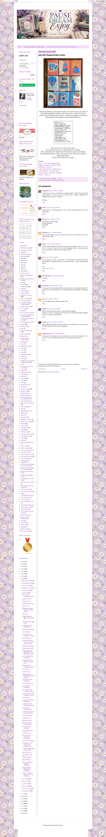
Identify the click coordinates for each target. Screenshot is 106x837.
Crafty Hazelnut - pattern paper (48, 171)
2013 (22, 803)
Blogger (60, 825)
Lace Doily (24, 374)
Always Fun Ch (26, 601)
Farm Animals (25, 334)
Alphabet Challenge (28, 646)
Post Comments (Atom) (53, 372)
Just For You (25, 606)
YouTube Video (25, 531)
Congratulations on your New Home (28, 712)
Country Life (24, 301)
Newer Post (42, 369)
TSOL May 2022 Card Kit (28, 482)
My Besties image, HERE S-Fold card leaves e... (27, 610)
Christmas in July (27, 715)
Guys (22, 352)
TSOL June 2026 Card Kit (27, 472)
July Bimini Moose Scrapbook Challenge (27, 763)
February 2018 (27, 788)
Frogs (22, 344)
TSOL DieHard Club (26, 454)
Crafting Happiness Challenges (26, 303)
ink (22, 364)
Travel (23, 438)
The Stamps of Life (26, 434)
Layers (23, 376)
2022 (22, 569)
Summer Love (26, 672)
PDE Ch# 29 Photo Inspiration (27, 656)
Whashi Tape (24, 529)
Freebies (23, 342)
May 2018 (25, 781)
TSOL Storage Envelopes (25, 517)
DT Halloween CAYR (26, 322)
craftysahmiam (46, 333)
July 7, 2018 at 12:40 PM (51, 257)
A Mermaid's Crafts (47, 268)
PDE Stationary (25, 401)
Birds (22, 269)
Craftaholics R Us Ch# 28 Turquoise (28, 704)
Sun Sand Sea (26, 632)
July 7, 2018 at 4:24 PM (57, 276)
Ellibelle (44, 309)
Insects (23, 370)
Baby (22, 258)
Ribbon (23, 413)
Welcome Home (26, 720)
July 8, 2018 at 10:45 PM (51, 299)
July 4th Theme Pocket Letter (26, 723)
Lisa (43, 257)
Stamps (23, 423)
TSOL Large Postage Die (27, 475)
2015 (22, 799)
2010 (22, 811)
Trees (22, 440)
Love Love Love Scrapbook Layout (28, 635)
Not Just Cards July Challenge (27, 700)
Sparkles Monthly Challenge (27, 680)
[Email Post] (60, 178)
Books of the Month (27, 275)
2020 (22, 574)
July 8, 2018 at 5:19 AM (55, 286)
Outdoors (23, 391)
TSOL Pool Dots (25, 497)
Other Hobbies (25, 389)
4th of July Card (26, 752)
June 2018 (26, 779)
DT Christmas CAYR (26, 313)
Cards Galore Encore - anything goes (49, 169)
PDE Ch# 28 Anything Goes (27, 708)
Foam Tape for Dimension (25, 339)
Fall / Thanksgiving (26, 330)
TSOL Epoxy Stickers (27, 456)
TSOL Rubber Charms (27, 501)
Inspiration (24, 372)
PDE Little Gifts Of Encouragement (26, 398)
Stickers (23, 425)
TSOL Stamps (25, 509)
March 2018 (26, 786)
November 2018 (27, 583)
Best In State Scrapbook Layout (28, 595)
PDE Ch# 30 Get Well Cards (28, 622)
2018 (22, 579)
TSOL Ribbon (24, 499)
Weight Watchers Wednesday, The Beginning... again (28, 652)
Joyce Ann (45, 322)
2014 (22, 801)
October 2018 (27, 585)
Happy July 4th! (26, 757)
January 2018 (26, 791)
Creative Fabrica (25, 306)
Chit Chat (23, 293)
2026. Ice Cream (25, 250)
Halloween (24, 354)
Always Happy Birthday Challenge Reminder (28, 675)
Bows (22, 282)
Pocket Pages (25, 406)
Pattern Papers (25, 395)
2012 (22, 806)
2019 (22, 576)
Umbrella (23, 523)
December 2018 (27, 581)
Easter (23, 324)
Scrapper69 (45, 191)
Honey (23, 356)
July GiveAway (26, 760)
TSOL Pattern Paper (27, 491)
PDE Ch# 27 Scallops (28, 741)
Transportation (25, 436)
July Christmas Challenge (26, 686)
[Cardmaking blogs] (27, 554)
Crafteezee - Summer (45, 167)
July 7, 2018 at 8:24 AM (54, 232)
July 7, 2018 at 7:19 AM (53, 219)
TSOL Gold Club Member (25, 461)
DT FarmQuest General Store (27, 319)
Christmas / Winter (26, 295)
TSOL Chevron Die (26, 450)
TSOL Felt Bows (25, 458)
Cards (22, 284)
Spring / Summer (60, 180)
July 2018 (25, 593)
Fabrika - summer (44, 175)
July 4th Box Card (27, 755)
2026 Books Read (26, 248)
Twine (22, 520)
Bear (22, 265)
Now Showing (26, 638)
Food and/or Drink (27, 648)
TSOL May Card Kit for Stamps (27, 486)
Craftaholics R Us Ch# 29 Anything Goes (27, 661)
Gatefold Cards (25, 346)
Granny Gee (45, 286)
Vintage (23, 527)
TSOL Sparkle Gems (26, 505)
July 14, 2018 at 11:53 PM (55, 322)
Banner (23, 260)
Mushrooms (24, 385)
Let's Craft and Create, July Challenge (26, 737)
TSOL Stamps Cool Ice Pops (27, 512)
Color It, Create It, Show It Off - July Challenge (27, 774)
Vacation (23, 525)
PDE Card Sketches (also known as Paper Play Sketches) (62, 47)
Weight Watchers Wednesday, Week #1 (28, 617)
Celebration (48, 180)
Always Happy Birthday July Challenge (26, 769)
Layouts (53, 180)
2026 (22, 246)
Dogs (22, 310)
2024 (22, 564)
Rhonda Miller (46, 276)
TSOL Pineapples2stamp (26, 494)
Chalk (22, 289)
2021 (22, 571)
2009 (22, 813)
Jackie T (44, 207)
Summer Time (26, 733)
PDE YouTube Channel (27, 403)
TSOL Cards (24, 446)
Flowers (23, 336)
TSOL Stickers (25, 515)
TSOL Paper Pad (25, 489)
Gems (22, 348)
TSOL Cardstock (25, 448)
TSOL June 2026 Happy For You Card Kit (27, 468)
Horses (23, 359)
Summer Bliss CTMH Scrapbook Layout (28, 694)
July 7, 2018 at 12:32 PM (53, 244)
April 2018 (26, 784)
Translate (25, 67)
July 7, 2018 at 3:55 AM (53, 207)
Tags (22, 430)
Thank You (24, 432)
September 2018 (27, 588)
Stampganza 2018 (27, 730)
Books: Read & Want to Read (27, 279)
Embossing (24, 326)
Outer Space (24, 393)
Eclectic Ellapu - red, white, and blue (50, 173)
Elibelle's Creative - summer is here (49, 165)
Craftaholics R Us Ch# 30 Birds (27, 626)
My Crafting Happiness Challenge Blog (34, 47)
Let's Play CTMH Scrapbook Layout (28, 690)
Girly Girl (24, 614)
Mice (22, 382)
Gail (43, 299)
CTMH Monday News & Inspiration (28, 749)
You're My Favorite (27, 683)
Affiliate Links (25, 254)
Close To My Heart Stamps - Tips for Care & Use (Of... (28, 642)
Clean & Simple (25, 298)
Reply (43, 202)
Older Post (84, 369)
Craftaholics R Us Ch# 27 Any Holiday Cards (27, 744)
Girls (22, 350)
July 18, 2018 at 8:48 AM (58, 333)
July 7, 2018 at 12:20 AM (56, 191)
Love (22, 380)
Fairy (22, 328)
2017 (22, 794)
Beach (22, 263)
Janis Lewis (31, 94)
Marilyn (44, 219)
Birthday (23, 271)
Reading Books (25, 411)
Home (19, 47)
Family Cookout (26, 599)
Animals (23, 256)
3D (43, 180)
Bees (22, 267)
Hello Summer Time (28, 603)
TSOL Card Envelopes (27, 442)
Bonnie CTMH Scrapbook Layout (28, 666)
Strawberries (24, 428)
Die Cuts (23, 308)
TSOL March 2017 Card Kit (27, 479)
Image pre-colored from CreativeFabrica (28, 361)
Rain (22, 409)
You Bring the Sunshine (26, 727)
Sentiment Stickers (26, 419)
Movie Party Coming (28, 629)
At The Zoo (25, 669)
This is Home (26, 697)
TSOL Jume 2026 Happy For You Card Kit (27, 465)
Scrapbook (24, 417)
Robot (22, 415)
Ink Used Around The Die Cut (27, 367)
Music (22, 387)
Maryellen (45, 232)
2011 (22, 808)
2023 (22, 566)
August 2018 (26, 590)
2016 (22, 796)
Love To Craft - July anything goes (49, 163)
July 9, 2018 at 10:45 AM (53, 309)
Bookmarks (24, 273)
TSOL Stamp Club (26, 507)
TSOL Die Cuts (25, 452)
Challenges (24, 291)
